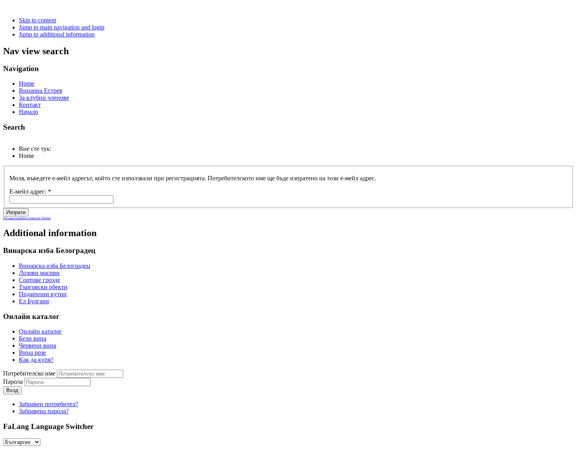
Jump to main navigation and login (61, 27)
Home (26, 83)
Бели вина (32, 338)
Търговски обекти (43, 287)
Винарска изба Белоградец (54, 265)
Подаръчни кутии (43, 294)
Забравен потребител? (48, 404)
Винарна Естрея (40, 90)
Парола (13, 381)
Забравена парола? (44, 411)
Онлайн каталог (40, 331)
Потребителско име (29, 373)
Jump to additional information (57, 34)
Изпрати (16, 212)
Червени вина (37, 345)
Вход (12, 390)
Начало (28, 111)
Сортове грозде (39, 280)
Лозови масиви (39, 272)
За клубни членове (44, 97)
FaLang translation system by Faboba (27, 218)
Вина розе (32, 352)
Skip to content (37, 20)
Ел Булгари (34, 301)
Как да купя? (36, 359)
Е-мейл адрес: (30, 191)
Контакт (30, 104)
